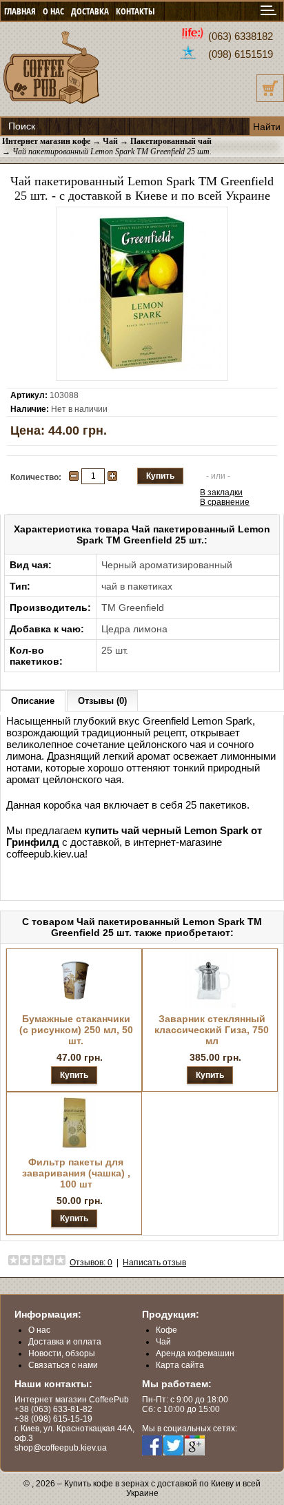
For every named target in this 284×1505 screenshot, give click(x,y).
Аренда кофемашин (195, 1353)
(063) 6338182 (240, 36)
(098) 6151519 (240, 54)
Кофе (166, 1330)
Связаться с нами (63, 1365)
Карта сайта (180, 1365)
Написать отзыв (154, 1262)
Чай (163, 1342)
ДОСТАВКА (90, 11)
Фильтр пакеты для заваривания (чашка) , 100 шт (76, 1173)
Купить (74, 1075)
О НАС (53, 11)
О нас (39, 1330)
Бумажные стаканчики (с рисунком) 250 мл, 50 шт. (76, 1029)
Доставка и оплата (64, 1342)
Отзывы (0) (102, 701)
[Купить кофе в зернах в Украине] (51, 105)
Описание (32, 701)
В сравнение (225, 502)
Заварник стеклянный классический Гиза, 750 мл (211, 1029)
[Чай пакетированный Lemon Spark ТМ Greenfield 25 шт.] (142, 368)
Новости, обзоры (61, 1353)
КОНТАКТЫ (135, 11)
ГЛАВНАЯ (20, 11)
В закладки (221, 492)
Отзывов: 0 (91, 1262)
